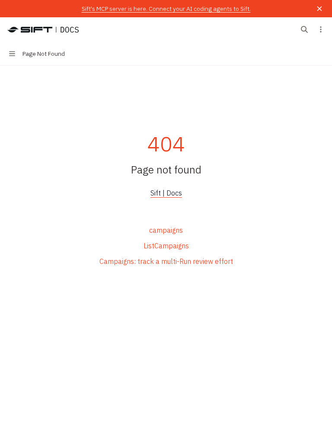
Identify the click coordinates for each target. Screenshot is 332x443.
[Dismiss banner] (319, 8)
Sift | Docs (166, 193)
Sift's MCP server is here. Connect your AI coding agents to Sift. (166, 9)
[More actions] (320, 29)
